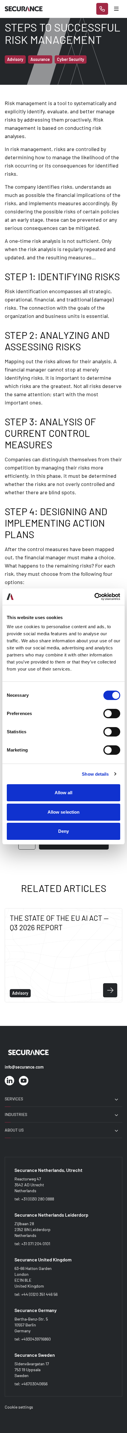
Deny (63, 831)
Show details (95, 774)
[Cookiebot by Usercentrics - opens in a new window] (94, 597)
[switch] (111, 713)
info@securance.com (24, 1066)
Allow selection (64, 812)
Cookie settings (19, 1406)
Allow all (64, 792)
